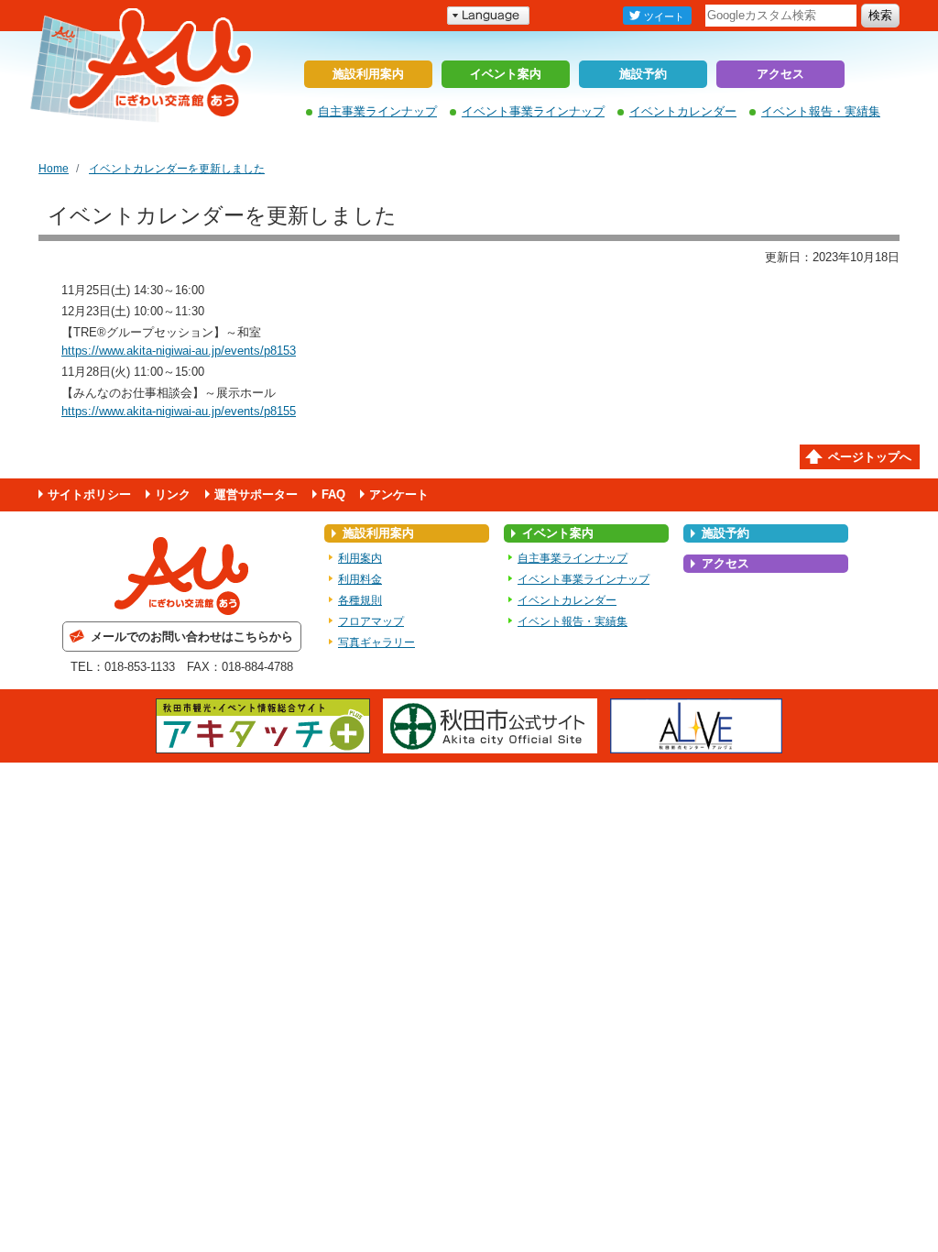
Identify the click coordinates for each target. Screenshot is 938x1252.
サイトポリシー (89, 494)
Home (53, 168)
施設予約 (643, 74)
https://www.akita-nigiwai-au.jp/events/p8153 (178, 350)
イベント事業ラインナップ (533, 111)
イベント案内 (505, 74)
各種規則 (360, 600)
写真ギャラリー (376, 642)
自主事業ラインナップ (377, 111)
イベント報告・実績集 (820, 111)
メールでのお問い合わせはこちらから (192, 636)
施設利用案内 (368, 74)
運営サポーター (256, 494)
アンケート (399, 494)
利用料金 (360, 579)
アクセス (780, 74)
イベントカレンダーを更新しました (177, 168)
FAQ (333, 494)
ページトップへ (869, 457)
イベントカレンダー (682, 111)
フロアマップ (371, 621)
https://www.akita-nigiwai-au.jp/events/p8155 (178, 411)
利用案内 (360, 558)
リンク (173, 494)
